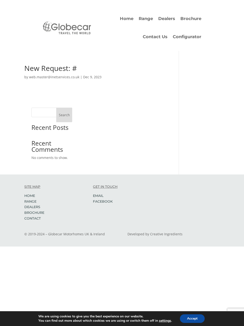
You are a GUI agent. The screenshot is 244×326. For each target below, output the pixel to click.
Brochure (190, 18)
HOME (29, 196)
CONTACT (32, 218)
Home (126, 18)
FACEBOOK (103, 201)
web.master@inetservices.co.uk (54, 77)
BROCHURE (34, 212)
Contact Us (155, 36)
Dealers (166, 18)
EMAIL (98, 196)
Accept (192, 318)
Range (146, 18)
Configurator (187, 36)
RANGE (30, 201)
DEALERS (32, 207)
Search (64, 115)
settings (165, 321)
